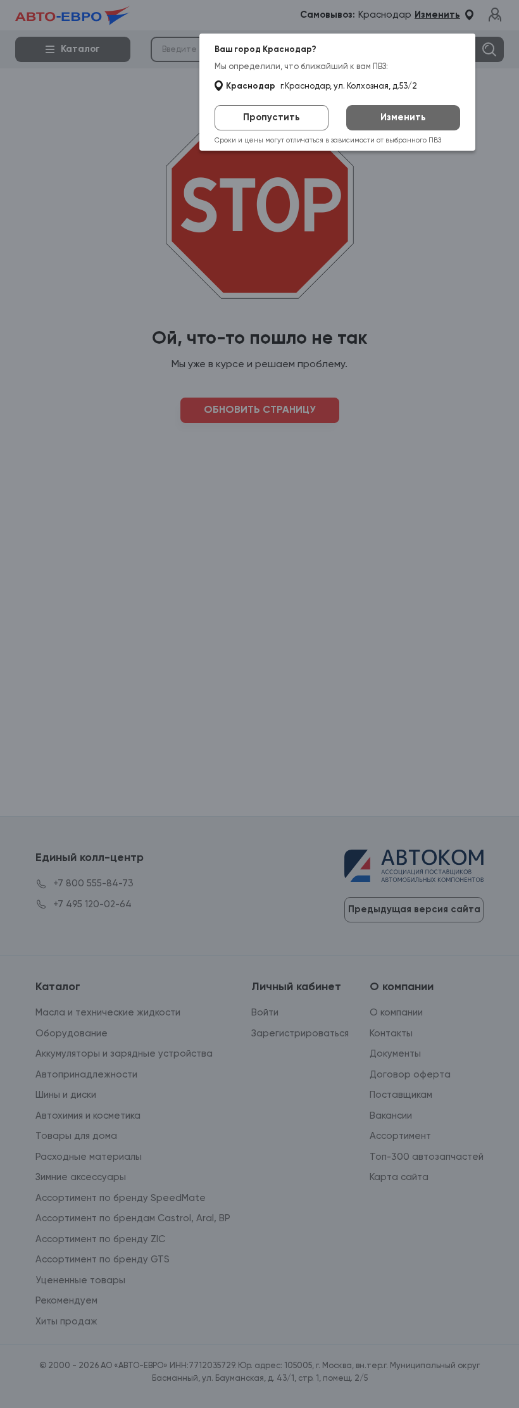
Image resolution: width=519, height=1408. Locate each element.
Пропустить (271, 117)
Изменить (403, 117)
